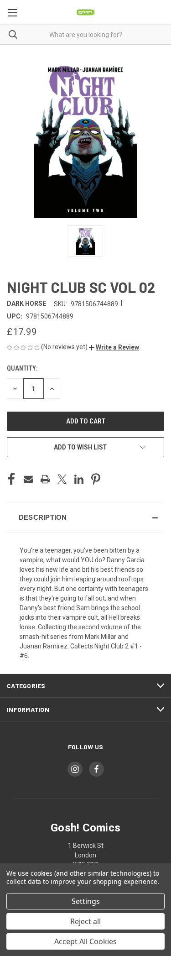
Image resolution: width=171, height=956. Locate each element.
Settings (86, 901)
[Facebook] (11, 479)
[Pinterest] (95, 479)
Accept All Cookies (85, 941)
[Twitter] (62, 479)
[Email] (28, 479)
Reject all (85, 921)
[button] (114, 347)
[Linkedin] (78, 479)
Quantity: (22, 368)
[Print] (45, 479)
